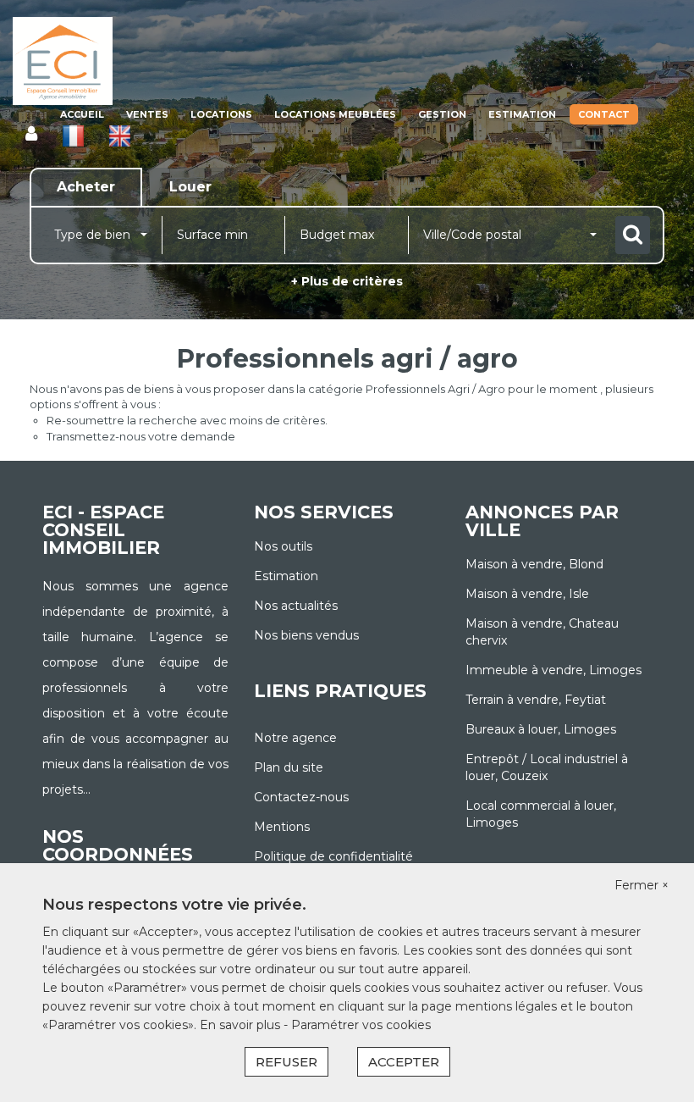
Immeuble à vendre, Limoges (553, 670)
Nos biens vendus (306, 635)
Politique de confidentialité (333, 856)
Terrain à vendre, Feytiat (535, 699)
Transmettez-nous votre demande (141, 436)
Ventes (147, 114)
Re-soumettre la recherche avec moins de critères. (187, 420)
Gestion (442, 114)
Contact (604, 114)
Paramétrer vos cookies (361, 1025)
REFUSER (286, 1062)
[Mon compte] (31, 133)
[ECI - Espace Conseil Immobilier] (63, 61)
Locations (221, 114)
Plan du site (288, 767)
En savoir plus (242, 1025)
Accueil (82, 114)
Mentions (282, 826)
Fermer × (641, 885)
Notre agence (295, 737)
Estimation (522, 114)
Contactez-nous (301, 797)
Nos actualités (296, 605)
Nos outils (283, 546)
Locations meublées (335, 114)
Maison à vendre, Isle (527, 593)
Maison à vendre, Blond (534, 564)
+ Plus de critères (347, 281)
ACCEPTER (403, 1062)
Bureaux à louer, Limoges (540, 729)
